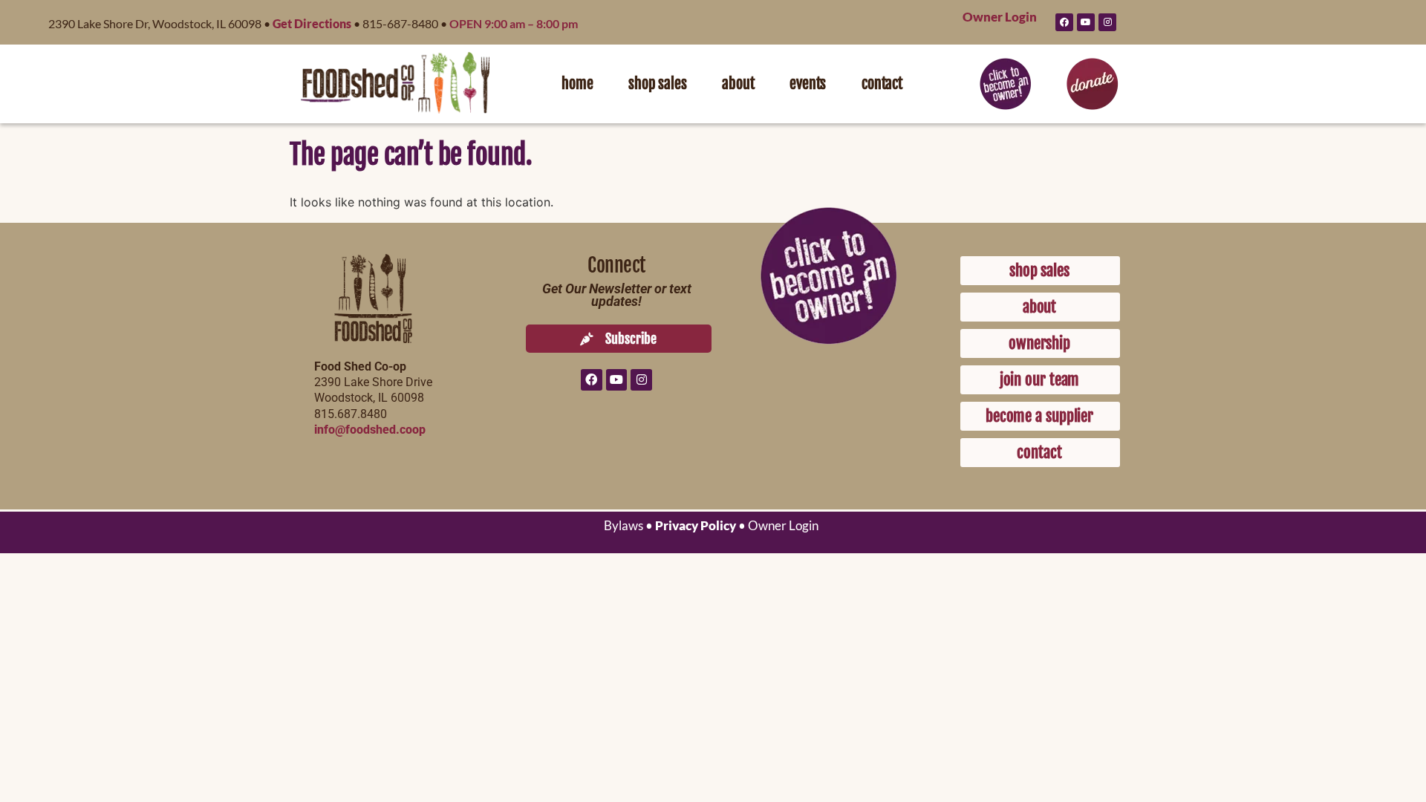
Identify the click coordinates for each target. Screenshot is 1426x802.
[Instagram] (1107, 22)
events (807, 83)
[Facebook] (1064, 22)
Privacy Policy (695, 525)
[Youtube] (1086, 22)
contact (882, 83)
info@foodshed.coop (370, 430)
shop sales (657, 83)
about (738, 83)
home (577, 83)
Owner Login (1000, 17)
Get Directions (312, 23)
